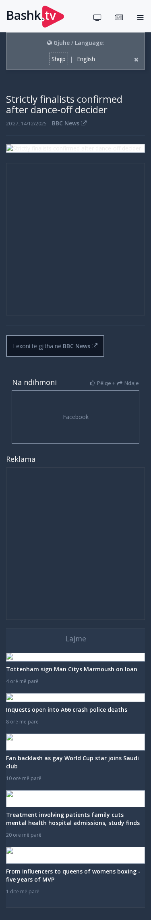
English (86, 59)
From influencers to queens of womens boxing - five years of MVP (73, 875)
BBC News (66, 123)
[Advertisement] (75, 239)
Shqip (59, 59)
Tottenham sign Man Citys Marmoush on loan (71, 669)
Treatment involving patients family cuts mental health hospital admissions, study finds (73, 819)
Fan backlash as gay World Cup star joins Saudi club (72, 762)
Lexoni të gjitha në (51, 346)
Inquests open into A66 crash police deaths (66, 709)
